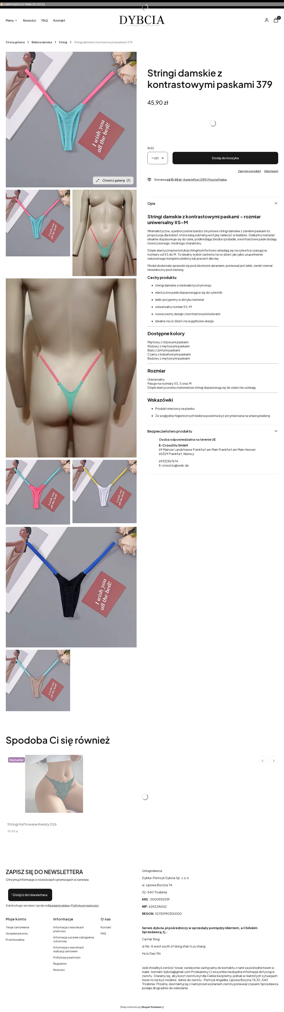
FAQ (103, 933)
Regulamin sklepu (59, 905)
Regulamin (60, 963)
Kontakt (106, 927)
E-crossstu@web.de (174, 465)
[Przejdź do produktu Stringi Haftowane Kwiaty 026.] (54, 784)
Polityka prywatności (66, 957)
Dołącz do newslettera (30, 895)
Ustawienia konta (17, 933)
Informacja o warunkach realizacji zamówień (68, 949)
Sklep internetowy (140, 1007)
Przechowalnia (15, 939)
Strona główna (15, 42)
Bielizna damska (42, 42)
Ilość (150, 148)
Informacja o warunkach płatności (68, 929)
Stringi (63, 42)
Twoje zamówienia (17, 927)
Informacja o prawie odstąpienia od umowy (73, 939)
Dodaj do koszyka (225, 158)
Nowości (59, 969)
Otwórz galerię (116, 180)
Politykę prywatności (85, 905)
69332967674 (168, 461)
